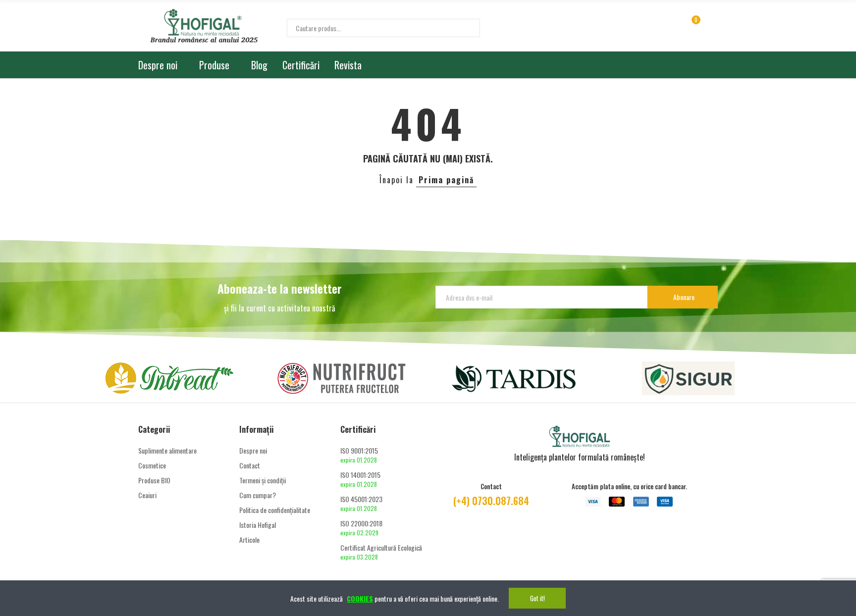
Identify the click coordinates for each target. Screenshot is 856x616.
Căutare (464, 28)
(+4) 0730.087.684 (491, 500)
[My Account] (713, 25)
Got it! (537, 598)
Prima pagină (446, 180)
